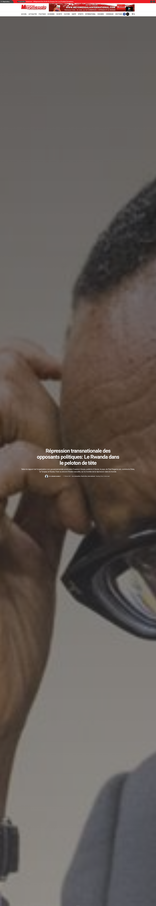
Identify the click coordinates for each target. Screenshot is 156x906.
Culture (67, 14)
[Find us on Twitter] (127, 14)
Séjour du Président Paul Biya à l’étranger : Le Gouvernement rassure (49, 1)
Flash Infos (84, 476)
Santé (74, 14)
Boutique (118, 14)
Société (59, 14)
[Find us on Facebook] (124, 14)
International (90, 14)
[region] (92, 7)
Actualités (33, 14)
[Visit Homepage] (33, 7)
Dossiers (101, 14)
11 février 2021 (67, 476)
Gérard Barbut (56, 476)
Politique (42, 14)
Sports (80, 14)
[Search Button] (134, 14)
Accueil (24, 14)
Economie (51, 14)
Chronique (109, 14)
